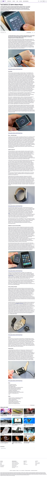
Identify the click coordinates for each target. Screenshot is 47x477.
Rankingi (24, 463)
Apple (9, 213)
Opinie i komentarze (25, 1)
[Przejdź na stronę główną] (1, 1)
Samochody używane (37, 463)
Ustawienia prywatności (34, 470)
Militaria (20, 1)
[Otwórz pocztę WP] (38, 1)
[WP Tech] (4, 1)
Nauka (17, 1)
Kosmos (14, 1)
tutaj (14, 475)
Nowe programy (13, 467)
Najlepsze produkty (25, 464)
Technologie (9, 1)
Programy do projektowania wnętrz (15, 463)
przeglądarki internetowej (19, 303)
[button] (41, 1)
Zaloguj (43, 1)
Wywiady (36, 464)
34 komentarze (29, 32)
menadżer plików (10, 275)
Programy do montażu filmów (15, 464)
